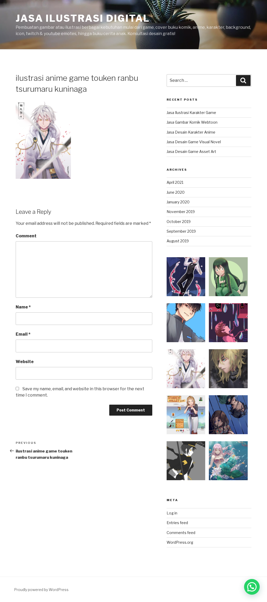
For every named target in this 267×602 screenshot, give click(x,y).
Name (23, 307)
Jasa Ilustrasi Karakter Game (191, 112)
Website (25, 361)
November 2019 (181, 211)
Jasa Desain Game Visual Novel (194, 142)
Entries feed (177, 522)
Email (23, 334)
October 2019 (179, 221)
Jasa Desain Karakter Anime (191, 132)
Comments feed (181, 532)
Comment (26, 235)
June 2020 (176, 192)
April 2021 (175, 182)
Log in (172, 513)
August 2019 (178, 241)
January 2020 (178, 202)
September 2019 (181, 231)
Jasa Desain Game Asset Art (191, 151)
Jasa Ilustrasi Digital (83, 18)
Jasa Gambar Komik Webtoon (192, 122)
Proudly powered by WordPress (41, 589)
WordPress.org (180, 542)
